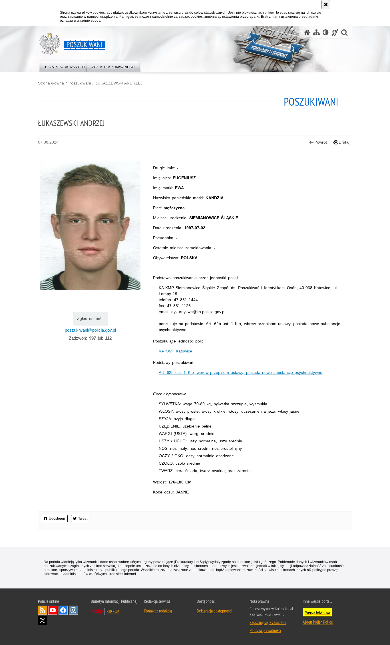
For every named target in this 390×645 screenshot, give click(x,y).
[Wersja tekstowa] (326, 32)
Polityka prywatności (265, 630)
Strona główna (51, 83)
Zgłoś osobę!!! (90, 318)
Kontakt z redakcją (158, 611)
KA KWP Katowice (175, 351)
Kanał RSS (42, 610)
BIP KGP (112, 611)
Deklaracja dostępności (214, 611)
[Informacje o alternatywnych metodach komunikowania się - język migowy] (334, 32)
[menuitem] (65, 66)
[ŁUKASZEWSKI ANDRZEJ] (90, 225)
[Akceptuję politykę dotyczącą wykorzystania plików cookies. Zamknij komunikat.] (325, 4)
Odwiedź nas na (52, 610)
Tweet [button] (82, 519)
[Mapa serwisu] (316, 32)
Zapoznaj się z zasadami (268, 622)
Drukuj (344, 142)
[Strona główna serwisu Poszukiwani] (307, 32)
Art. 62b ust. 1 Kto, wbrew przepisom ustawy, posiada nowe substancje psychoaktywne (241, 372)
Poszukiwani (80, 83)
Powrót (320, 142)
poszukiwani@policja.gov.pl (90, 330)
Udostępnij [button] (57, 519)
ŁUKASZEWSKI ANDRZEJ (118, 83)
